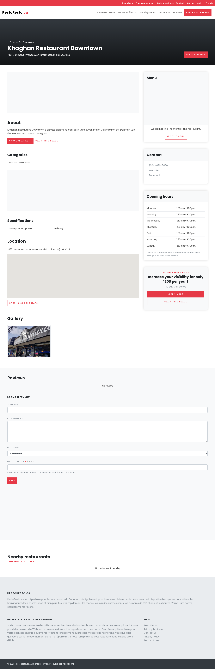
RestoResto (128, 3)
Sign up (190, 3)
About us (102, 12)
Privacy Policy (152, 636)
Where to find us (127, 12)
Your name (13, 404)
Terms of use (151, 640)
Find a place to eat (145, 3)
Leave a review (196, 54)
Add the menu (176, 136)
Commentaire (15, 418)
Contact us (164, 12)
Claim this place (46, 141)
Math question (16, 461)
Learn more (176, 294)
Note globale (15, 447)
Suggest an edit (20, 141)
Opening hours (147, 12)
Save (12, 480)
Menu (112, 12)
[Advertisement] (73, 92)
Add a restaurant (198, 12)
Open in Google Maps (23, 303)
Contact (180, 3)
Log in (199, 3)
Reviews (177, 12)
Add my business (165, 3)
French (209, 3)
